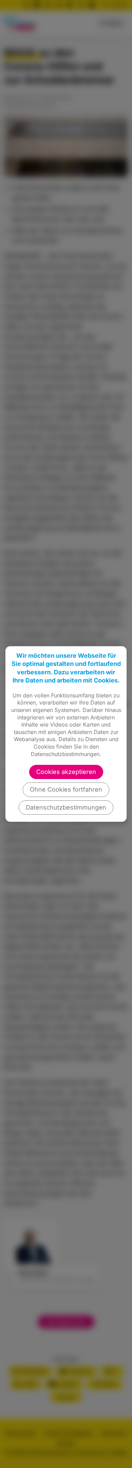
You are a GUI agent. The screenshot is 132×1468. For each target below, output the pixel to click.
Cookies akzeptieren (66, 771)
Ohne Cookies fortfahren (66, 789)
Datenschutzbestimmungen (66, 807)
